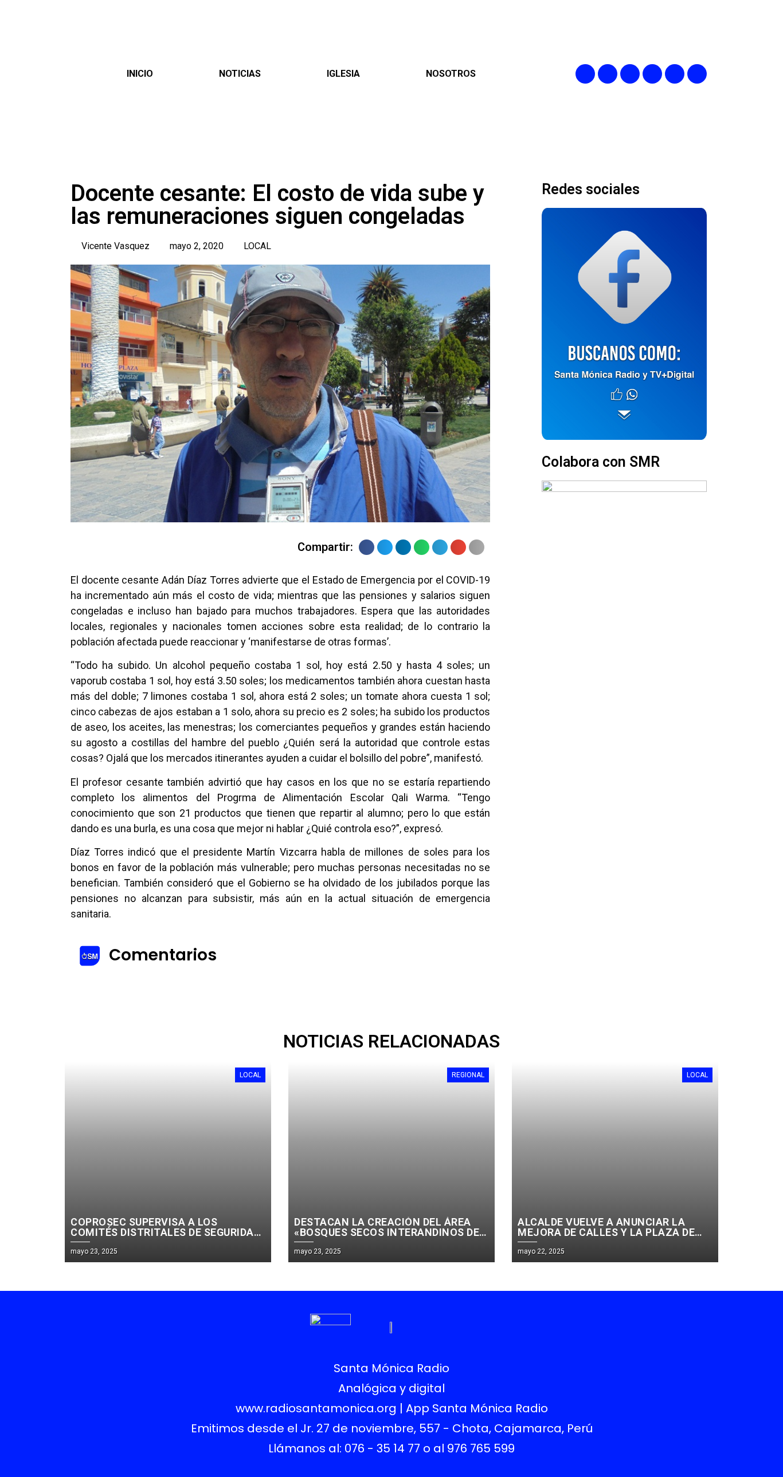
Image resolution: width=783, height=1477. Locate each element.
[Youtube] (674, 74)
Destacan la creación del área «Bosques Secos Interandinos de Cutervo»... (386, 1232)
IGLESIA (343, 73)
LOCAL (257, 246)
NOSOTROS (451, 73)
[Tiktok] (697, 74)
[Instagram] (630, 74)
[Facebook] (585, 74)
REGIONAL (468, 1075)
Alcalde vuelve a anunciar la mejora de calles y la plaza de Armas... (606, 1232)
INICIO (140, 73)
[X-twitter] (652, 74)
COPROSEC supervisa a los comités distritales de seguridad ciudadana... (165, 1232)
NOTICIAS (240, 73)
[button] (366, 547)
